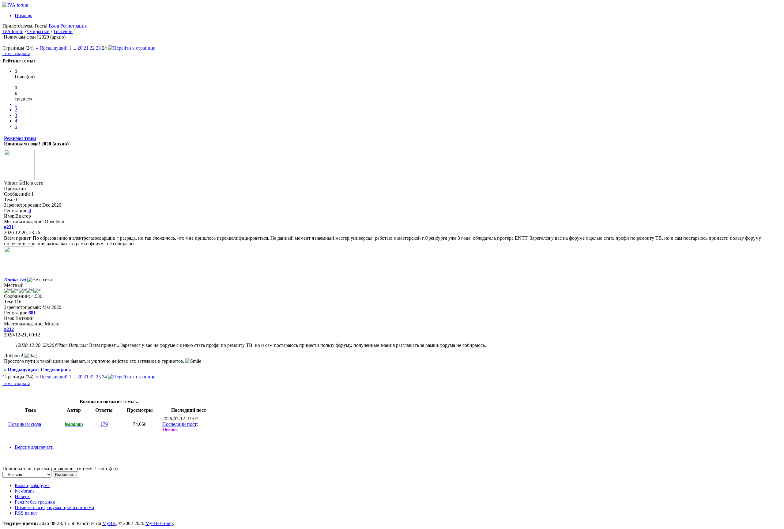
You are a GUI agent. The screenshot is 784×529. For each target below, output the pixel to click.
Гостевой (63, 31)
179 (104, 424)
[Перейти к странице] (131, 48)
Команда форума (32, 485)
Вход (54, 25)
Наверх (22, 496)
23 (98, 48)
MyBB (109, 523)
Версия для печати (34, 447)
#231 (9, 227)
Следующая (55, 369)
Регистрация (73, 25)
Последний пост (179, 424)
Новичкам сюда (24, 424)
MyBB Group (159, 523)
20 (79, 48)
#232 (9, 329)
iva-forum (24, 490)
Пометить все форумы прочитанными (54, 507)
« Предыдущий (52, 48)
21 (86, 48)
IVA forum (12, 31)
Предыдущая (22, 369)
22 (92, 48)
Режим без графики (35, 502)
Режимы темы (20, 138)
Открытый (38, 31)
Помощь (23, 15)
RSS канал (26, 513)
